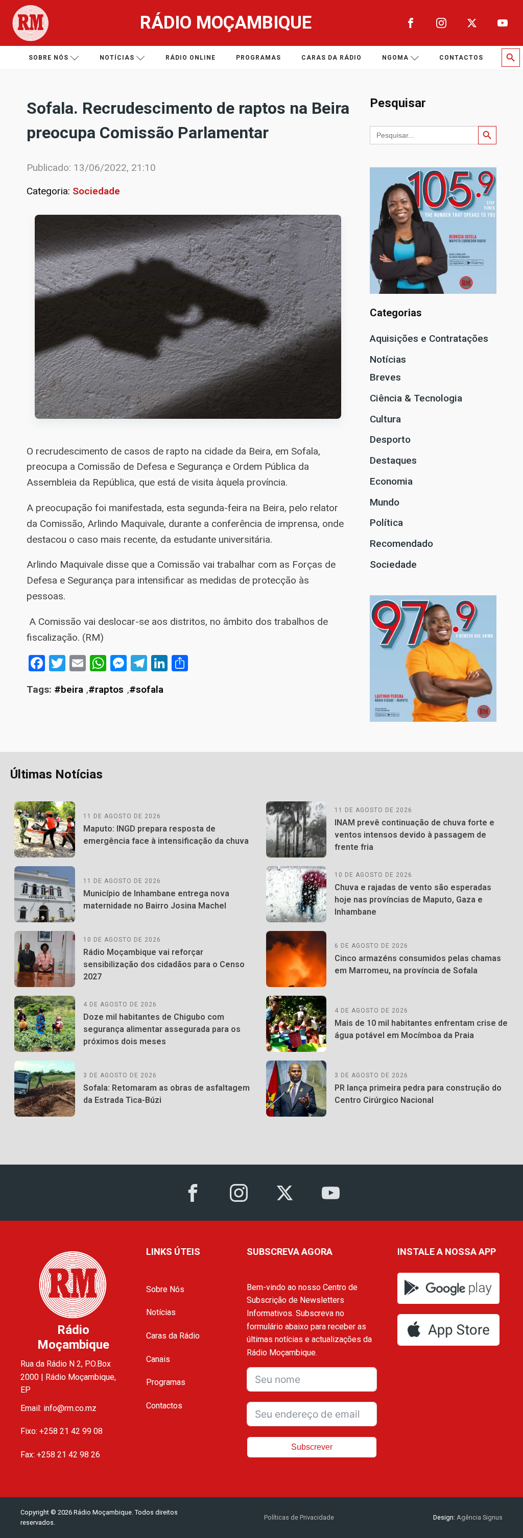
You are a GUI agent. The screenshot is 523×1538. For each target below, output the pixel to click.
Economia (391, 481)
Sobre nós (48, 57)
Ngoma (395, 57)
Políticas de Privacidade (299, 1517)
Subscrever (311, 1447)
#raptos (106, 689)
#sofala (146, 689)
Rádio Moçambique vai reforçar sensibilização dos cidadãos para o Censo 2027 (164, 964)
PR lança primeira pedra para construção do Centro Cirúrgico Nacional (418, 1094)
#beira (68, 689)
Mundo (384, 502)
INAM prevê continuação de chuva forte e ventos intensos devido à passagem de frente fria (414, 835)
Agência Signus (479, 1517)
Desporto (390, 439)
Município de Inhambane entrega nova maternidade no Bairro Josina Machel (156, 900)
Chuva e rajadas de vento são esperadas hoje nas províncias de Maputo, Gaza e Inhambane (413, 900)
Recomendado (401, 543)
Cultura (385, 419)
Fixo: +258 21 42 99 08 (61, 1431)
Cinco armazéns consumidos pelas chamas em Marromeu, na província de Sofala (418, 964)
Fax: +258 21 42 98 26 (60, 1454)
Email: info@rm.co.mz (58, 1408)
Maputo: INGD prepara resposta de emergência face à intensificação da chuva (166, 835)
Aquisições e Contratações (429, 338)
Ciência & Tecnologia (416, 398)
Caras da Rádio (331, 57)
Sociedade (96, 191)
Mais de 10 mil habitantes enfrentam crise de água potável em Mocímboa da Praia (421, 1029)
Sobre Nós (165, 1289)
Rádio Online (190, 57)
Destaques (393, 460)
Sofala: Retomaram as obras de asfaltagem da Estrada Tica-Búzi (166, 1094)
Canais (158, 1359)
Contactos (461, 57)
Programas (258, 57)
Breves (385, 377)
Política (386, 522)
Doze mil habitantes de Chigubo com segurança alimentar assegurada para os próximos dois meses (162, 1029)
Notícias (117, 57)
